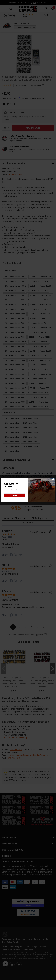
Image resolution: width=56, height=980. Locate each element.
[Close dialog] (53, 479)
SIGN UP (15, 495)
